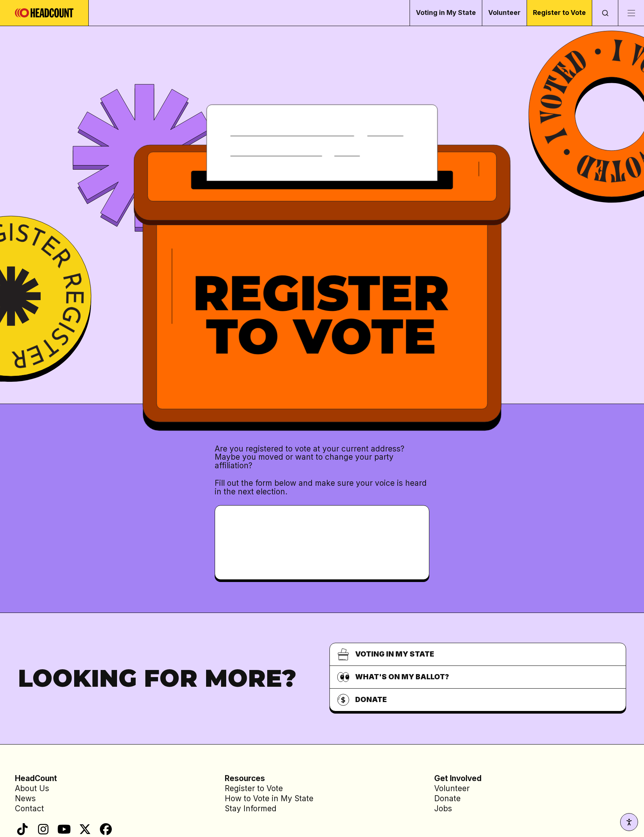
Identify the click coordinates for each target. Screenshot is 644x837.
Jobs (443, 808)
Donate (447, 798)
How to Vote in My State (269, 798)
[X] (85, 829)
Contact (29, 808)
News (25, 798)
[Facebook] (105, 829)
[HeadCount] (44, 13)
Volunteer (504, 12)
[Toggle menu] (631, 13)
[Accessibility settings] (629, 822)
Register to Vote (559, 12)
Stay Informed (251, 808)
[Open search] (605, 13)
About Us (32, 788)
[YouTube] (64, 829)
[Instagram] (43, 829)
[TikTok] (22, 829)
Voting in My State (446, 12)
